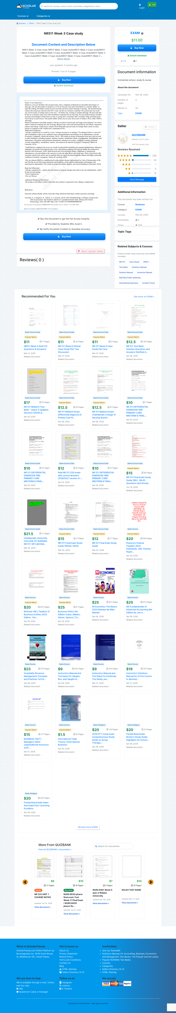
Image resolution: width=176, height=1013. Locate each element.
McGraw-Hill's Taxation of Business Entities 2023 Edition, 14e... (37, 614)
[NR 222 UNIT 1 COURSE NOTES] (44, 866)
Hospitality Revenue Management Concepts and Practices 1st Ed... (35, 676)
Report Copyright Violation (92, 251)
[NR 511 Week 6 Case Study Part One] (105, 315)
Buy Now (66, 80)
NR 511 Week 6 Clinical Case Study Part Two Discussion (69, 349)
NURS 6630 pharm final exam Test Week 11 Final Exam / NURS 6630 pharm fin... (73, 900)
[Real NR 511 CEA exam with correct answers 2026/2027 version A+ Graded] (71, 446)
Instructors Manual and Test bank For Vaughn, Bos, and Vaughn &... (69, 676)
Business (22, 23)
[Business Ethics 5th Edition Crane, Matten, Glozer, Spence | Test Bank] (71, 580)
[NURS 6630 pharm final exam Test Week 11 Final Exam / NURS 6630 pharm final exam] (73, 866)
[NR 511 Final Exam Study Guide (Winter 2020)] (71, 512)
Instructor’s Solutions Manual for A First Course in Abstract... (139, 676)
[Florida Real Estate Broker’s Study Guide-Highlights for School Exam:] (139, 708)
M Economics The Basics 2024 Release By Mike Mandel (104, 609)
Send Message (137, 179)
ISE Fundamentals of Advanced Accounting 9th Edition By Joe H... (139, 609)
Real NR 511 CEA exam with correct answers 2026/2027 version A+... (70, 475)
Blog (61, 966)
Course (121, 204)
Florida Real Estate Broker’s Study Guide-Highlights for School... (137, 737)
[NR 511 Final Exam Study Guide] (105, 512)
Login (142, 7)
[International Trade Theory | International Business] (71, 708)
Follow (151, 126)
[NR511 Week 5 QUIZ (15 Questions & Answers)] (37, 315)
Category (122, 209)
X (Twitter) (66, 988)
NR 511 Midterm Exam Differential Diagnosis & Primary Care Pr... (70, 414)
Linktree (65, 985)
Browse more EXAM (88, 827)
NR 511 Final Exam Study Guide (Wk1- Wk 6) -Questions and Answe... (138, 480)
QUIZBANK (139, 135)
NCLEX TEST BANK (131, 890)
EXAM (31, 23)
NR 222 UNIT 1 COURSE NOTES (42, 895)
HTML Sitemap (69, 969)
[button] (25, 882)
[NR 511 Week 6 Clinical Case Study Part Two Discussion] (71, 315)
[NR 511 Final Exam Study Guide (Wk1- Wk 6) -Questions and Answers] (139, 446)
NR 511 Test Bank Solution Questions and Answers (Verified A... (138, 349)
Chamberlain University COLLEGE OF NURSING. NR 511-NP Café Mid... (36, 541)
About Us (64, 950)
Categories (42, 16)
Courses (22, 16)
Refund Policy (66, 956)
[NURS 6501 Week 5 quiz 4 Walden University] (102, 866)
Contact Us (64, 963)
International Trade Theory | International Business (69, 742)
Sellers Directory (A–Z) (73, 972)
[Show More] (63, 59)
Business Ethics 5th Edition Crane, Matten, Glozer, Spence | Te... (69, 614)
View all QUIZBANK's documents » (55, 849)
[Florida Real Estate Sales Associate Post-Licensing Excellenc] (37, 776)
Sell (153, 4)
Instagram (66, 982)
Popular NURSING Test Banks (116, 960)
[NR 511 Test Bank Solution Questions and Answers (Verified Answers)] (139, 315)
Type (120, 113)
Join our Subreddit (111, 950)
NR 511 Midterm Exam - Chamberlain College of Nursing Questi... (104, 414)
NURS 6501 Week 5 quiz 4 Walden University (102, 893)
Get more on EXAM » (144, 296)
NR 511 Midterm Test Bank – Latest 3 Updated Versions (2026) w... (36, 410)
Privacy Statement (68, 953)
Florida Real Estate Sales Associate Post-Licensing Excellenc (36, 805)
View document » (42, 907)
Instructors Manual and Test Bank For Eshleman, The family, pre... (104, 676)
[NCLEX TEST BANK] (132, 866)
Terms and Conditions (70, 960)
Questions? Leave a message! (33, 991)
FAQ (20, 988)
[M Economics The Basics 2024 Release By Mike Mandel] (105, 580)
